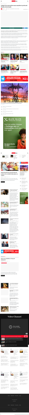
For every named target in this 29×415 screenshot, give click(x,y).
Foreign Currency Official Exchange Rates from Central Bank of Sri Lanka (25, 182)
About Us (9, 395)
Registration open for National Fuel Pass (7, 106)
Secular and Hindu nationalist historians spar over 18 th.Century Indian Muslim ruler (14, 284)
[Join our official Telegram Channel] (14, 78)
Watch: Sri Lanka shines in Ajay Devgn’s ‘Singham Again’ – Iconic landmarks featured (4, 381)
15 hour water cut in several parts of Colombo (7, 111)
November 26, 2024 (22, 361)
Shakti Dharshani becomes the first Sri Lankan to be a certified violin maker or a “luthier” (9, 174)
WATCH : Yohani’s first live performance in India (8, 113)
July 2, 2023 (21, 381)
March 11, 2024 (3, 388)
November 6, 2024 (3, 62)
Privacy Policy (16, 395)
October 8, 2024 (3, 382)
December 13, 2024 (14, 191)
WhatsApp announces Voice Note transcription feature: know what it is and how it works (24, 364)
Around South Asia (5, 3)
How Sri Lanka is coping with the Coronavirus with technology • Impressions (11, 336)
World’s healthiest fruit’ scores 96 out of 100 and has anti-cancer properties (14, 358)
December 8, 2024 (14, 285)
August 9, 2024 (16, 389)
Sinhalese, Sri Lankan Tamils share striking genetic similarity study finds (24, 157)
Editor (4, 8)
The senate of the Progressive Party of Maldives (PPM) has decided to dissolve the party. (14, 299)
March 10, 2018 (7, 8)
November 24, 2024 (15, 358)
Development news (4, 69)
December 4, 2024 (26, 354)
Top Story (18, 8)
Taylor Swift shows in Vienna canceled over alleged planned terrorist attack (13, 388)
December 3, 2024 (14, 300)
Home (1, 3)
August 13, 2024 (5, 357)
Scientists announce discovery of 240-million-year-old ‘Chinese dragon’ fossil (4, 360)
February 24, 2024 (7, 361)
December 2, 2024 (14, 308)
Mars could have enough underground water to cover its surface (4, 357)
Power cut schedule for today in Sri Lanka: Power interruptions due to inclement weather (11, 103)
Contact (20, 395)
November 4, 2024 (13, 362)
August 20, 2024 (7, 354)
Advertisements (12, 395)
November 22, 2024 (22, 365)
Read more (3, 275)
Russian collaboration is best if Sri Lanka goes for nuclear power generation (5, 364)
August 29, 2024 (15, 365)
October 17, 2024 (13, 382)
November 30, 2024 (25, 357)
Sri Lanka (16, 8)
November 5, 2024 (13, 62)
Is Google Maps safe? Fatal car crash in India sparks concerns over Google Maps (24, 357)
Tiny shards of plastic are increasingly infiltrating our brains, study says (14, 365)
